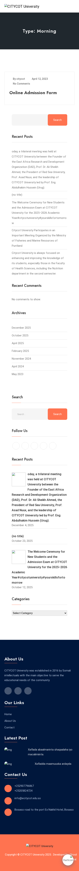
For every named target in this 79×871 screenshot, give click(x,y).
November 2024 (21, 358)
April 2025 (18, 343)
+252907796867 (24, 786)
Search (57, 119)
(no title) (17, 194)
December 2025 (21, 327)
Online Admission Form (33, 92)
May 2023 (17, 374)
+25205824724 (23, 790)
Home (8, 714)
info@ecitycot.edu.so (28, 798)
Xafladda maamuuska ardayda (53, 763)
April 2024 (18, 366)
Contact (9, 727)
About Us (10, 721)
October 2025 (20, 335)
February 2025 (20, 351)
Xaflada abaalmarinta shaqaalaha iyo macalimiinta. (50, 752)
